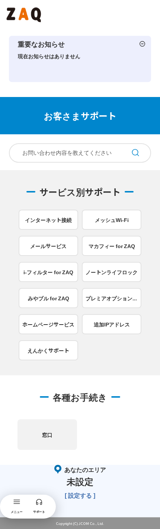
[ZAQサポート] (25, 13)
